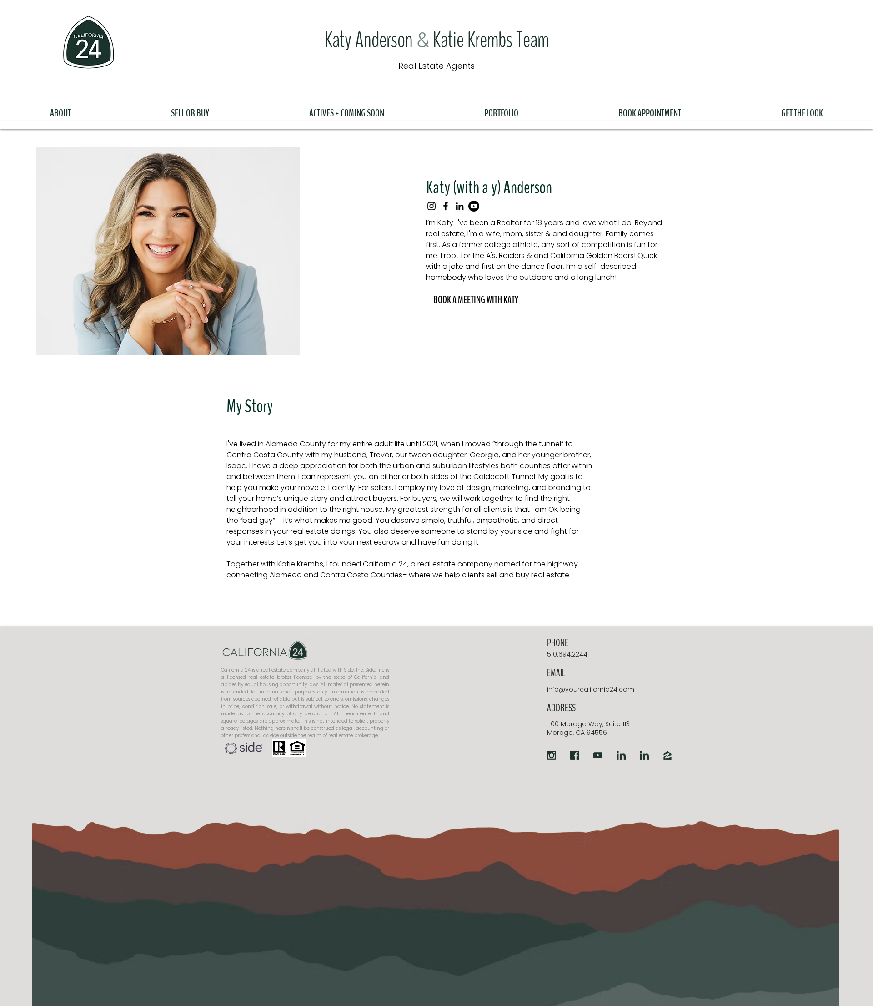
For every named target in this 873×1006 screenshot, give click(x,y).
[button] (60, 109)
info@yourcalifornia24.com (590, 689)
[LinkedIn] (459, 206)
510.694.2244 (567, 654)
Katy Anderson (370, 40)
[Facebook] (445, 206)
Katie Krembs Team (489, 40)
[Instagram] (431, 206)
